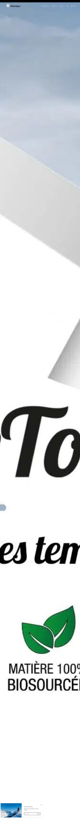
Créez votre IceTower (45, 5)
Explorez (61, 5)
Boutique (53, 5)
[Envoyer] (39, 813)
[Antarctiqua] (13, 6)
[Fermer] (41, 804)
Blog (67, 5)
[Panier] (74, 6)
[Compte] (72, 6)
